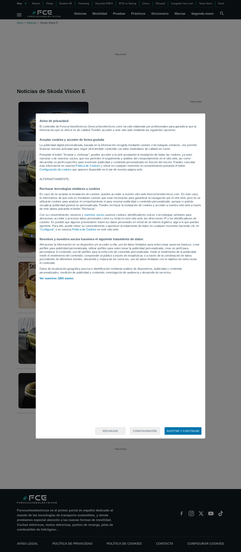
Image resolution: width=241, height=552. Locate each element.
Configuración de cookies (56, 169)
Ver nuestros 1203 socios (56, 278)
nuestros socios (94, 214)
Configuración (145, 430)
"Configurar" (47, 229)
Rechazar (110, 430)
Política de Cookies (88, 165)
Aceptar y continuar (183, 430)
